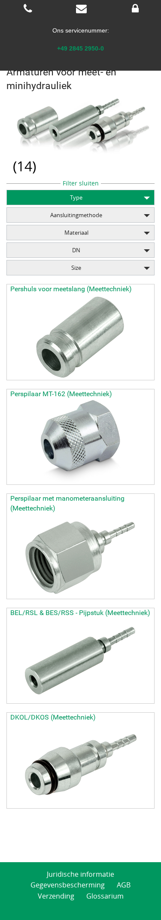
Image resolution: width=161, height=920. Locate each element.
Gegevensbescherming (67, 885)
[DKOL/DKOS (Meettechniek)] (80, 765)
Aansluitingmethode (76, 215)
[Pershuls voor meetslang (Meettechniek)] (80, 337)
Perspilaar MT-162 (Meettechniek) (61, 394)
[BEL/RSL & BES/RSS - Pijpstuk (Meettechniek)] (80, 660)
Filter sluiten (81, 183)
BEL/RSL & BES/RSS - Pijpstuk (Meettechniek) (80, 613)
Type (76, 197)
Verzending (56, 896)
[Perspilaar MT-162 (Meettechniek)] (80, 441)
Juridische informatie (80, 874)
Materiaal (76, 232)
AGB (124, 885)
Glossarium (105, 896)
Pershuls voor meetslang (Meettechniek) (71, 289)
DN (76, 250)
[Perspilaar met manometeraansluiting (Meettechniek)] (80, 556)
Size (76, 268)
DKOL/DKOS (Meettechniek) (53, 717)
